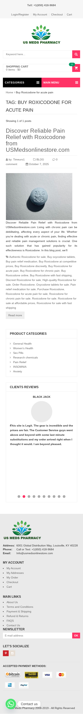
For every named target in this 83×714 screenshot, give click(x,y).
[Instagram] (12, 653)
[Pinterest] (6, 653)
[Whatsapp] (11, 704)
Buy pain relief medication (21, 261)
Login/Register (20, 14)
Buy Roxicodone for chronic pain (40, 270)
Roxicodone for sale (44, 298)
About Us (12, 602)
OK (76, 635)
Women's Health (23, 348)
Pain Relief (19, 362)
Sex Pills (18, 352)
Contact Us (13, 625)
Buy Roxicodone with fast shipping (51, 275)
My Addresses (15, 572)
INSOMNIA (19, 366)
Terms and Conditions (20, 606)
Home (9, 92)
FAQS (10, 620)
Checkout (57, 14)
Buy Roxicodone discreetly (31, 266)
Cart (69, 14)
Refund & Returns (17, 616)
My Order (12, 577)
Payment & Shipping (19, 611)
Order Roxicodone (23, 284)
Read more (15, 315)
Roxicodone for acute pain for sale (27, 293)
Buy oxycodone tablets (61, 256)
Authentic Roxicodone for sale (27, 256)
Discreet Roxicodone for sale (23, 280)
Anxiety (17, 371)
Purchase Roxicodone (50, 289)
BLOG (40, 159)
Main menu (51, 82)
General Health (22, 343)
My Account (40, 14)
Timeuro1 (19, 159)
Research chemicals (25, 357)
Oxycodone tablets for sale (52, 284)
